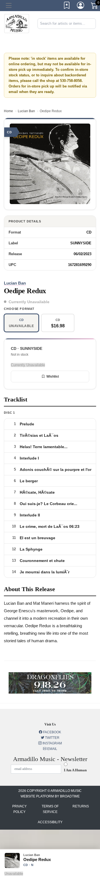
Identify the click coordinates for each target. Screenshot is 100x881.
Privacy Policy (19, 809)
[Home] (16, 23)
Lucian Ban (26, 111)
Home (8, 111)
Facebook (51, 732)
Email (51, 749)
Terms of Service (50, 809)
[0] (94, 6)
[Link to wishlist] (67, 6)
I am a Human (75, 770)
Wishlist (52, 376)
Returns (80, 806)
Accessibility (50, 822)
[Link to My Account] (81, 6)
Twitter (51, 738)
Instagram (52, 743)
